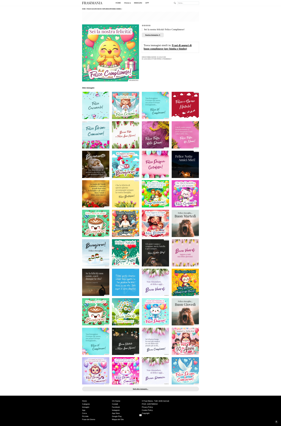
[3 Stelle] (146, 25)
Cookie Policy (147, 410)
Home (84, 401)
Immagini (85, 407)
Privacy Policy (147, 407)
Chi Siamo (116, 401)
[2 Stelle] (144, 25)
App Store (116, 413)
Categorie (86, 404)
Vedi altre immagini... (140, 389)
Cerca (84, 413)
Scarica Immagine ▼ (152, 35)
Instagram (116, 410)
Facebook (116, 407)
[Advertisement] (140, 17)
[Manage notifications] (276, 421)
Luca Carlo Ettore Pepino (152, 59)
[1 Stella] (143, 25)
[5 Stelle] (150, 25)
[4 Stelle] (148, 25)
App (83, 410)
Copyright (145, 413)
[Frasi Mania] (92, 3)
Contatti (115, 404)
